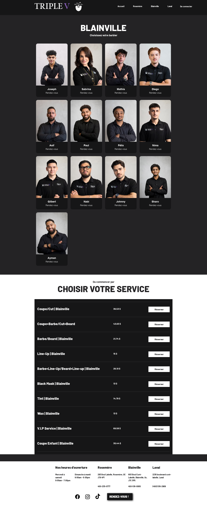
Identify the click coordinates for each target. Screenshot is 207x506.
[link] (72, 309)
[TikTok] (98, 497)
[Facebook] (77, 497)
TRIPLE (52, 6)
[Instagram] (87, 497)
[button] (159, 309)
